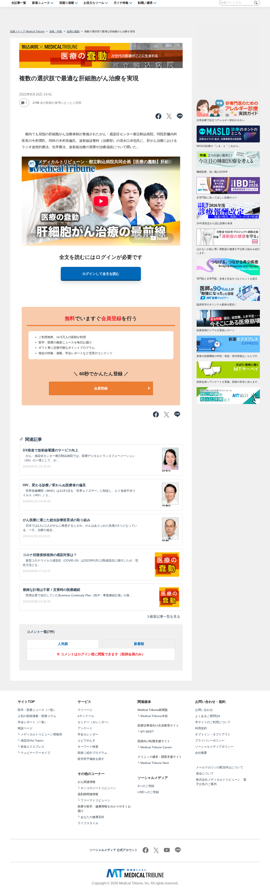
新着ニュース (41, 2)
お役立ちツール (94, 2)
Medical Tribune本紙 (154, 716)
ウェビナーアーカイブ (35, 752)
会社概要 (201, 752)
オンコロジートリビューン (98, 788)
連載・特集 (55, 31)
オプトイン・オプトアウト (213, 734)
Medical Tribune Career (156, 747)
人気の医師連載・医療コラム (37, 716)
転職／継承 (145, 2)
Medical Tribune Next (154, 763)
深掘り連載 (66, 2)
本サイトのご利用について (213, 722)
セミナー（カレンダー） (94, 722)
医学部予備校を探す (91, 759)
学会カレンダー (88, 734)
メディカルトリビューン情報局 (41, 734)
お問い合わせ (204, 710)
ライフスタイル (88, 823)
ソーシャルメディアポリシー (214, 746)
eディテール (86, 716)
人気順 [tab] (63, 644)
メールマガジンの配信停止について (219, 767)
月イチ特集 (121, 2)
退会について (205, 773)
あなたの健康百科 (92, 817)
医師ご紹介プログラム (92, 752)
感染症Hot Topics (32, 740)
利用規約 (201, 728)
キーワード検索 (88, 746)
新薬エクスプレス (32, 746)
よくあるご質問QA (207, 716)
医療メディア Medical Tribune (27, 31)
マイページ (85, 710)
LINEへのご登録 (148, 792)
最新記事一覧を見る (165, 616)
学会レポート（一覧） (32, 722)
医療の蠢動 (73, 31)
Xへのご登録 (146, 786)
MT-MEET (147, 731)
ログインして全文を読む (100, 274)
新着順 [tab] (139, 644)
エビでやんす (86, 740)
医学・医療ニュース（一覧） (37, 710)
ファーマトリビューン (95, 800)
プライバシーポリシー (210, 740)
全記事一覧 (18, 2)
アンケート (85, 728)
